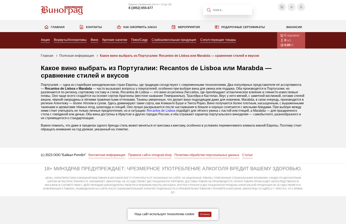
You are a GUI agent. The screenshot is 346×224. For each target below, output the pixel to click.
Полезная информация (76, 55)
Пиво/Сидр (139, 40)
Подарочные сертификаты (243, 27)
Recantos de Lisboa (161, 110)
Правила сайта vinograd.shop (150, 155)
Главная (57, 27)
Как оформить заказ (140, 27)
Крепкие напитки (114, 40)
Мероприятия (189, 27)
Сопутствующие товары (218, 40)
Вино (94, 40)
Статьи (247, 155)
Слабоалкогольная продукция (174, 40)
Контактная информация (107, 155)
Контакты (94, 27)
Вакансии (294, 27)
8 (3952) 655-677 (141, 8)
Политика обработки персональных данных (206, 155)
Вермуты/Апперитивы (70, 40)
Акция (45, 40)
